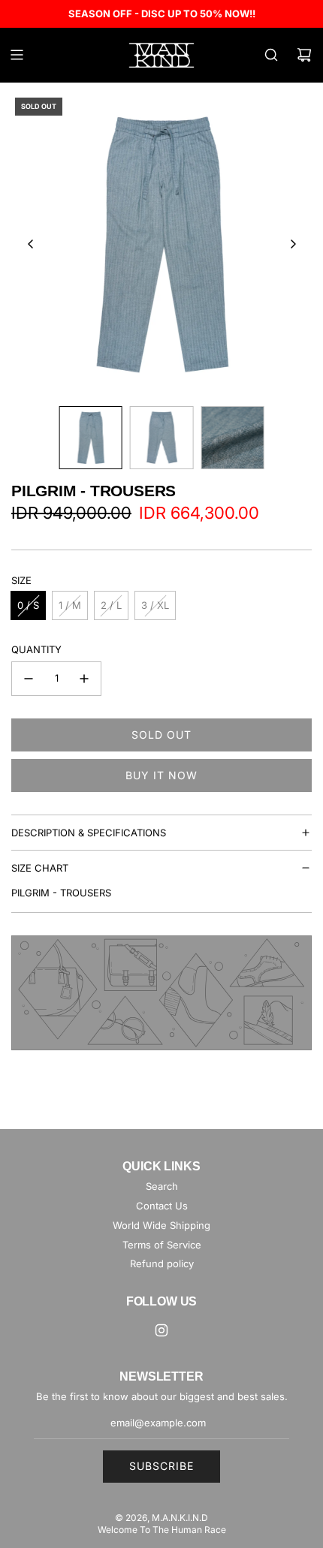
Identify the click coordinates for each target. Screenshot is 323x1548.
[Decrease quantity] (28, 678)
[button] (31, 244)
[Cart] (304, 54)
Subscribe (161, 1465)
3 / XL (155, 605)
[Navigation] (16, 54)
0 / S (28, 605)
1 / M (70, 605)
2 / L (111, 605)
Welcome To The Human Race (162, 1529)
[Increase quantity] (84, 678)
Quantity (36, 649)
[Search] (271, 54)
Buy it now (161, 775)
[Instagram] (161, 1330)
